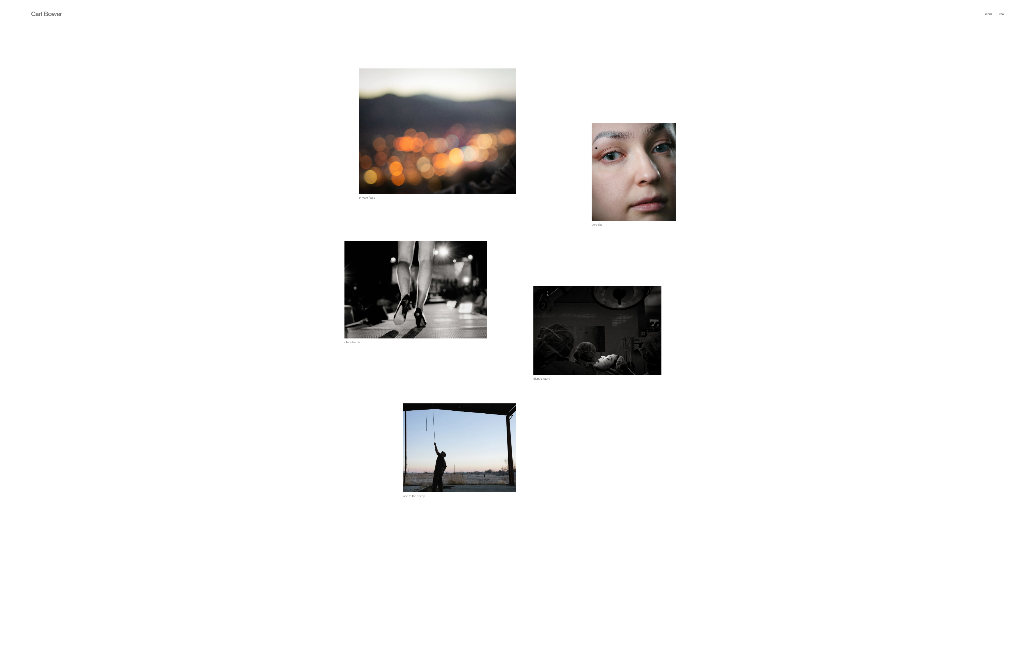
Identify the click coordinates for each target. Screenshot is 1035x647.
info (1001, 14)
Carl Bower (46, 14)
